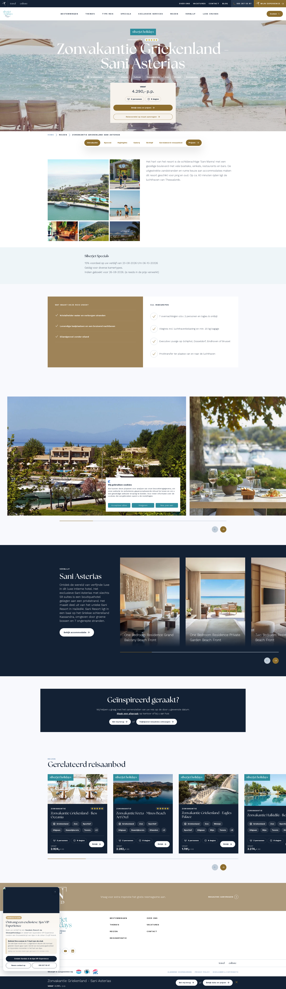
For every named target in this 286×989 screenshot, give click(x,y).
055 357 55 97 (44, 965)
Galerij (136, 143)
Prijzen (192, 143)
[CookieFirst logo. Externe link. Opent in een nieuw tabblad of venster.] (109, 481)
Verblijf (149, 143)
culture (23, 3)
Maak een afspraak (128, 713)
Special (107, 143)
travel (13, 3)
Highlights (122, 143)
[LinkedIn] (73, 951)
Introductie (92, 143)
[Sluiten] (236, 982)
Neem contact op (18, 965)
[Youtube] (65, 951)
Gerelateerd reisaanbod (170, 143)
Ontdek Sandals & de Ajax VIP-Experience (31, 959)
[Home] (4, 3)
